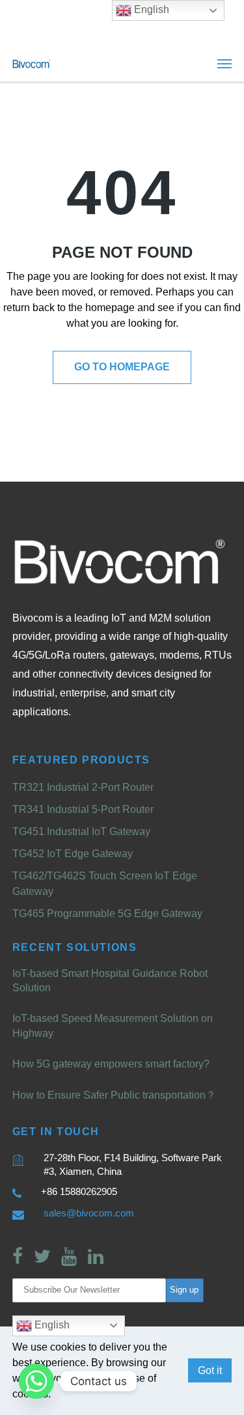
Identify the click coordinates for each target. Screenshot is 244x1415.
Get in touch (56, 1131)
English (51, 1324)
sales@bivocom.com (89, 1212)
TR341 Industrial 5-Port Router (83, 809)
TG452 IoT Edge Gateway (72, 853)
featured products (81, 759)
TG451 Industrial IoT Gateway (81, 831)
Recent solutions (74, 947)
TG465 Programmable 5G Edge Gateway (107, 913)
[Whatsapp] (36, 1381)
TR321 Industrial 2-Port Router (83, 787)
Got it (210, 1370)
